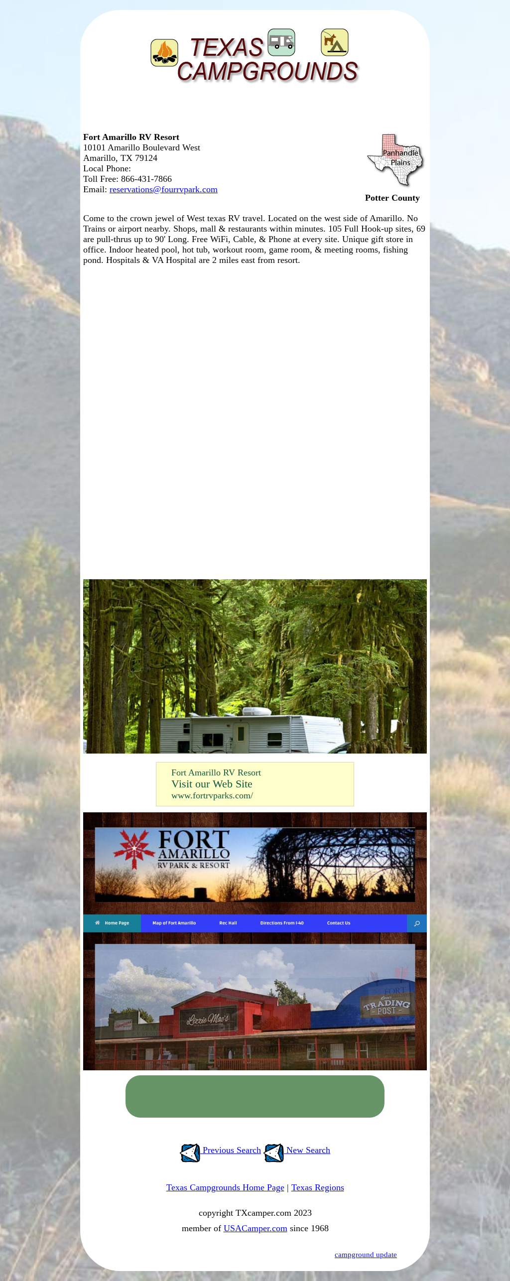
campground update (366, 1255)
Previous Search (230, 1150)
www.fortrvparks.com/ (212, 795)
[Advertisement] (252, 112)
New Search (307, 1150)
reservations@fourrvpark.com (164, 189)
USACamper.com (255, 1228)
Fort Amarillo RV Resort (216, 772)
